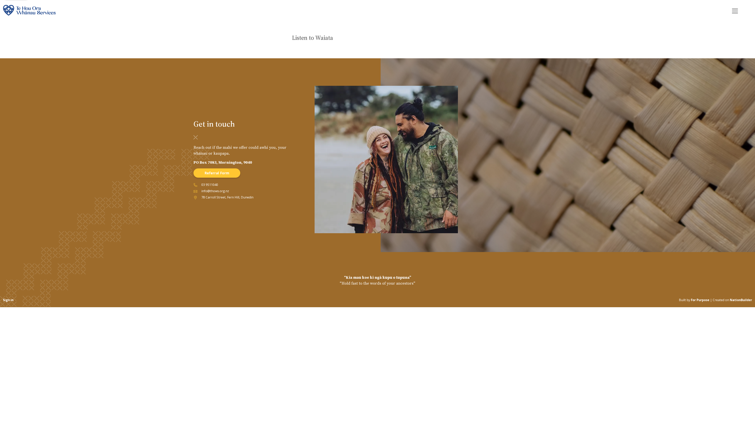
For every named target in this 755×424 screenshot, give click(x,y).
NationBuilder (741, 300)
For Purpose (700, 300)
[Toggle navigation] (735, 11)
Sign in (8, 300)
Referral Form (216, 173)
